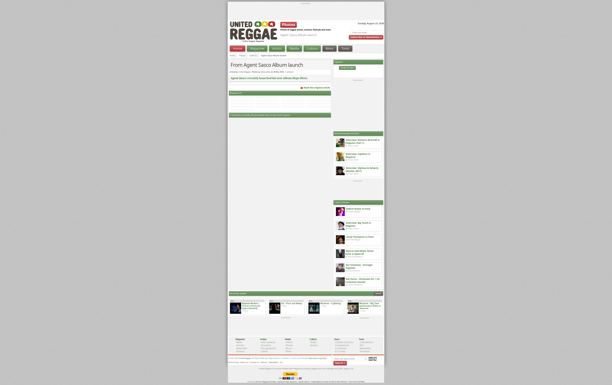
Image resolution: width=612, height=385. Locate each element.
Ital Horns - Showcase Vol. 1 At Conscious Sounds (363, 280)
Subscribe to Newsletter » (366, 37)
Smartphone (366, 342)
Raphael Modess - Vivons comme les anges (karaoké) (251, 305)
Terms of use (233, 362)
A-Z (281, 362)
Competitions (342, 345)
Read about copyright (318, 358)
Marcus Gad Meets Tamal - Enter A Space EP (360, 252)
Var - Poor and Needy (291, 303)
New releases (268, 342)
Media (294, 48)
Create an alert (347, 67)
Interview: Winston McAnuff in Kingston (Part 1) (363, 141)
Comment (289, 72)
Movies (314, 345)
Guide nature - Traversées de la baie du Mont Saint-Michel (323, 381)
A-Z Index (340, 351)
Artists (277, 48)
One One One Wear (357, 381)
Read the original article (317, 87)
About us (244, 362)
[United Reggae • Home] (253, 38)
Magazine (257, 48)
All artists (266, 345)
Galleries (253, 55)
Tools (345, 48)
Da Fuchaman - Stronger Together (359, 266)
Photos (242, 55)
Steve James (265, 72)
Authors (240, 351)
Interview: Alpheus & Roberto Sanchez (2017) (362, 169)
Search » (340, 362)
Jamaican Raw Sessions (287, 381)
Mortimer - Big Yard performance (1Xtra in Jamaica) (370, 305)
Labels (264, 351)
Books (313, 342)
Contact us (254, 362)
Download (241, 348)
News (239, 342)
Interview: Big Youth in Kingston (358, 224)
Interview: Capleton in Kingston (358, 155)
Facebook (365, 351)
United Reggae (244, 72)
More (329, 48)
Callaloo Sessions (344, 342)
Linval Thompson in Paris (360, 236)
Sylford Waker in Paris (358, 208)
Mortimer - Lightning (330, 303)
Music (289, 348)
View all (378, 293)
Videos (289, 342)
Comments (340, 348)
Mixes (289, 351)
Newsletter (365, 348)
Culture (312, 48)
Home (237, 48)
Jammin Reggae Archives (265, 381)
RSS (362, 345)
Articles (240, 345)
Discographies (268, 348)
